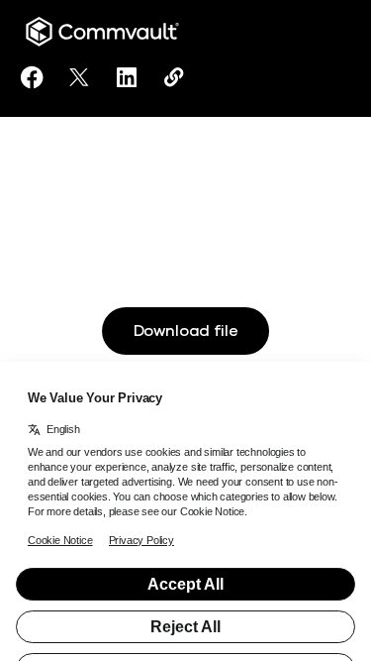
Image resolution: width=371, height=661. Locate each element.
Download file (186, 331)
